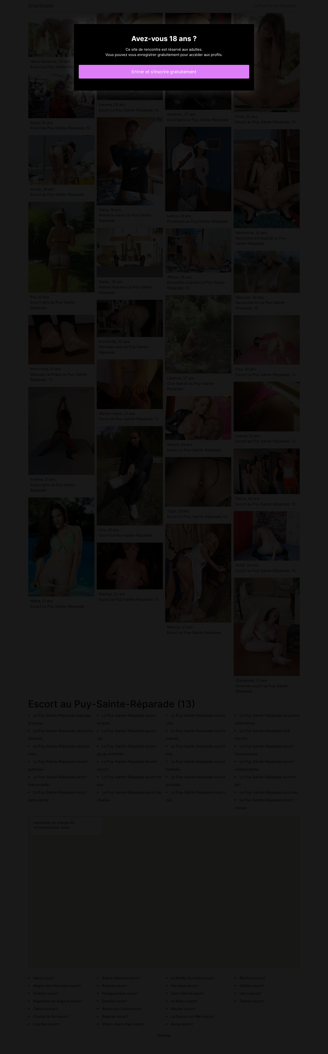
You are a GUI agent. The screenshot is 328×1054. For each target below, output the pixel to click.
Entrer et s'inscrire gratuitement (164, 71)
